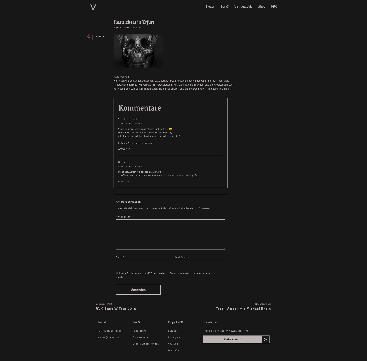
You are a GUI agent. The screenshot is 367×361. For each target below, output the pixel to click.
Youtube (173, 343)
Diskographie (243, 6)
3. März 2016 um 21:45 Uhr (130, 123)
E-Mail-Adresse (182, 257)
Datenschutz (140, 337)
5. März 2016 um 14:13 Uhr (130, 166)
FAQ (274, 6)
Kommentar (124, 216)
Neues (210, 6)
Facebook (173, 330)
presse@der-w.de (108, 337)
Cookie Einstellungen (146, 343)
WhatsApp (174, 350)
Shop (261, 6)
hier (227, 88)
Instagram (174, 337)
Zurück (100, 36)
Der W (224, 6)
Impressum (139, 330)
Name (120, 257)
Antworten (124, 148)
